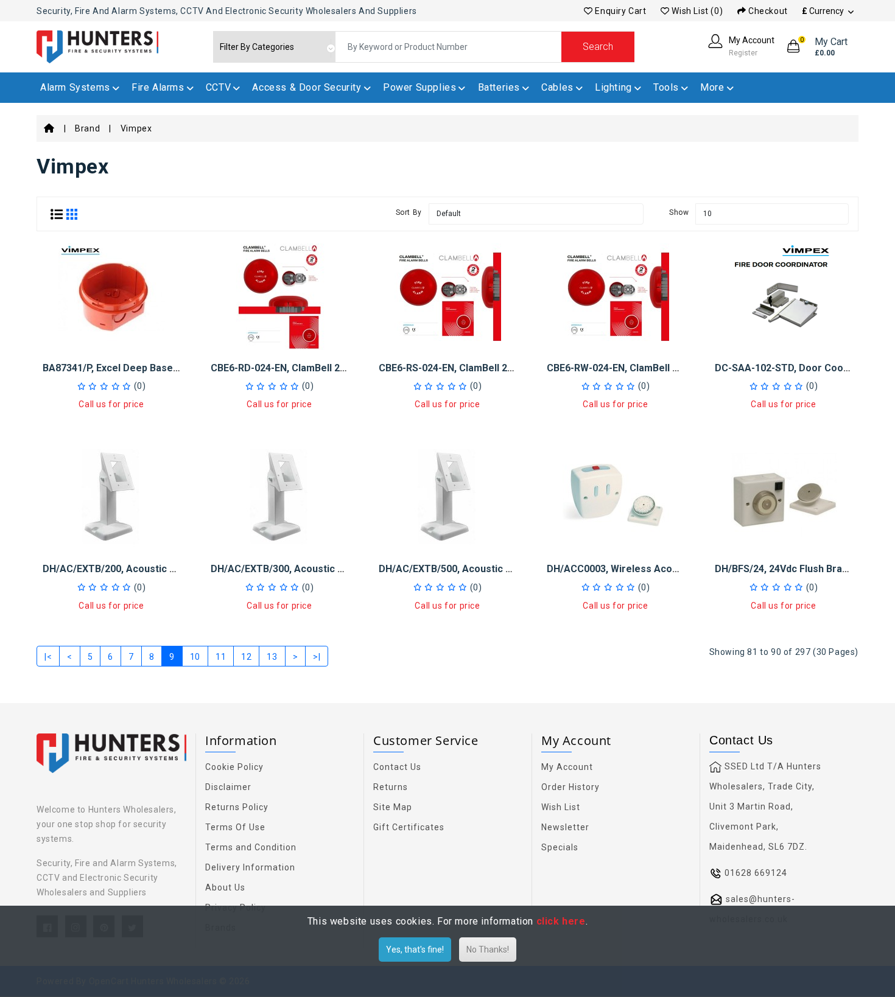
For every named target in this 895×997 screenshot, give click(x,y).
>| (316, 657)
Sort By (409, 212)
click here (561, 921)
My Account (567, 767)
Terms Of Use (235, 827)
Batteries (499, 87)
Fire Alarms (158, 87)
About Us (225, 887)
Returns (390, 787)
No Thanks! (487, 949)
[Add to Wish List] (111, 313)
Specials (559, 847)
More (712, 87)
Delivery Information (250, 867)
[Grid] (71, 214)
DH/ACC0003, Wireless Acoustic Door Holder (650, 569)
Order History (570, 787)
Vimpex (136, 128)
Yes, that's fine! (415, 949)
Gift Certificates (408, 827)
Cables (557, 87)
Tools (666, 87)
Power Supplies (419, 87)
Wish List (560, 807)
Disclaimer (228, 787)
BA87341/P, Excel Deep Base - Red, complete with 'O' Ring (176, 368)
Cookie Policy (234, 767)
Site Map (392, 807)
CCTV (218, 87)
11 (221, 657)
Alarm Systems (75, 87)
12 (246, 657)
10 (195, 657)
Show (679, 212)
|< (48, 657)
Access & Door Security (306, 87)
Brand (87, 128)
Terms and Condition (251, 847)
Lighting (613, 87)
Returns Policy (236, 807)
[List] (57, 214)
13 (272, 657)
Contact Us (397, 767)
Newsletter (565, 827)
